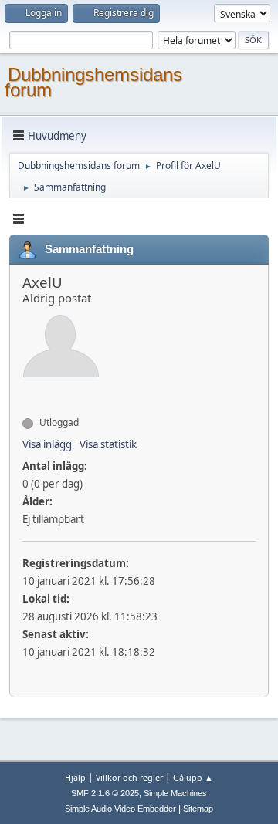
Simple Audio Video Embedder (120, 808)
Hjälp (75, 777)
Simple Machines (175, 793)
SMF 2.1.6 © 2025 (105, 793)
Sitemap (198, 808)
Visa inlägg (47, 444)
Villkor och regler (129, 777)
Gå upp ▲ (193, 777)
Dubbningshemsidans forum (93, 82)
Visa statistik (108, 444)
